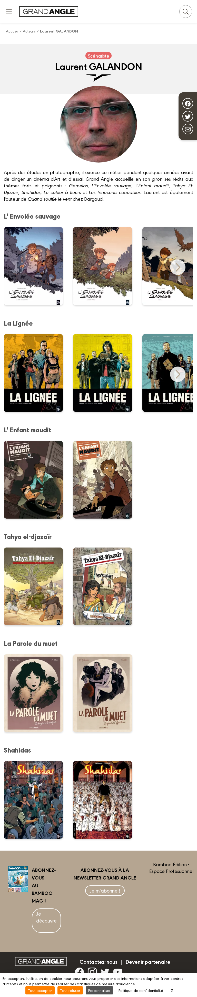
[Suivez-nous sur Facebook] (188, 103)
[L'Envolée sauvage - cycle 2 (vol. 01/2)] (106, 265)
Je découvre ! (46, 920)
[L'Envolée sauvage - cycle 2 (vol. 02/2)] (36, 265)
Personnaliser (99, 990)
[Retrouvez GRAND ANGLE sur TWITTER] (105, 972)
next (177, 267)
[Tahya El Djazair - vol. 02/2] (36, 586)
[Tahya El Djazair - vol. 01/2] (106, 586)
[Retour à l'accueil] (48, 11)
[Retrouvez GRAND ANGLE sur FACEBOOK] (79, 972)
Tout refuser (70, 990)
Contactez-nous (98, 961)
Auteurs (29, 31)
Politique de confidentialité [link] (141, 990)
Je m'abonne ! (105, 890)
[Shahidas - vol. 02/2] (36, 799)
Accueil (12, 31)
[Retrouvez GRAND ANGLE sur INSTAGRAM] (92, 972)
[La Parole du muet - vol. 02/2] (36, 693)
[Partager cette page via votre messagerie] (188, 129)
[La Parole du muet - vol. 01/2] (106, 693)
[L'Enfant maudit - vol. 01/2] (106, 479)
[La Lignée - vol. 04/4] (36, 372)
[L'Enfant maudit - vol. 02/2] (36, 479)
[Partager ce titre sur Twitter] (188, 116)
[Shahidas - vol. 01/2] (106, 799)
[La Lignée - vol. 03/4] (106, 372)
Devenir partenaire (147, 961)
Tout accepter (40, 990)
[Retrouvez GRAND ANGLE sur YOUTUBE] (117, 972)
